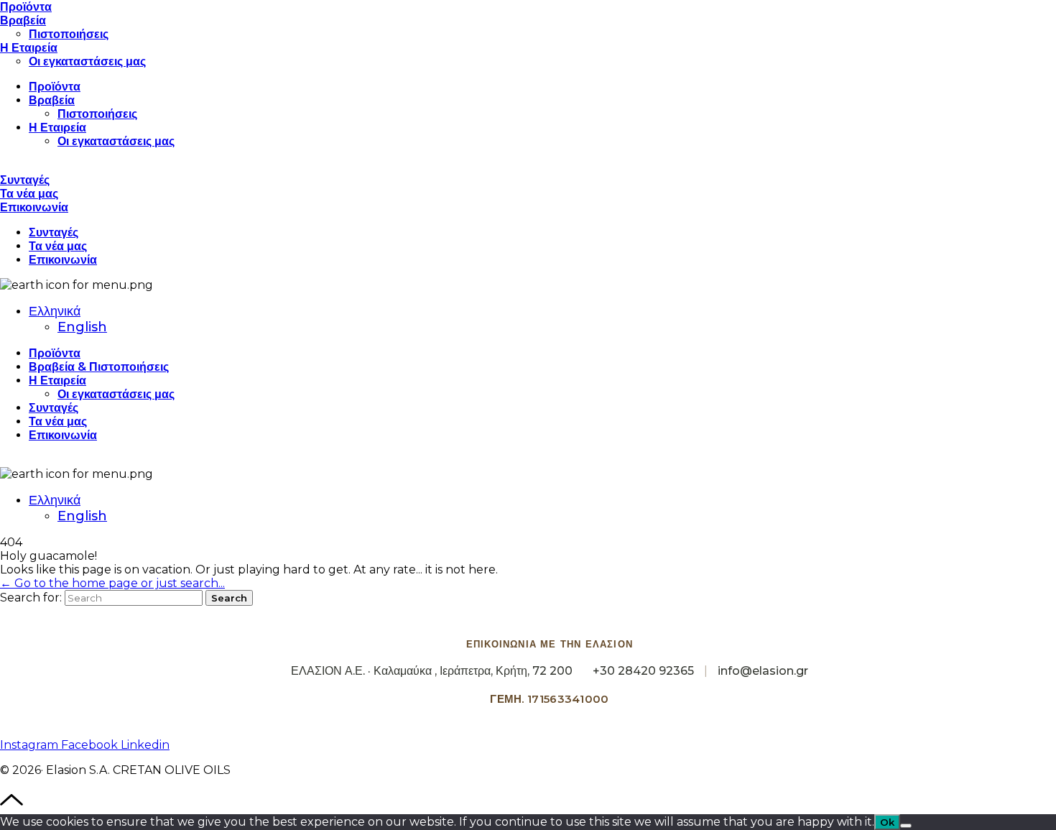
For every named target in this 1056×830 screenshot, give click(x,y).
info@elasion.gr (763, 671)
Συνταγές (25, 180)
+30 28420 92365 (643, 671)
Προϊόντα (26, 7)
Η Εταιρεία (28, 48)
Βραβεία (23, 20)
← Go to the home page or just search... (112, 583)
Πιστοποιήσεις (68, 34)
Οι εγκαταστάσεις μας (87, 61)
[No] (906, 826)
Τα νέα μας (29, 193)
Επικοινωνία (34, 207)
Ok (887, 822)
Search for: (31, 597)
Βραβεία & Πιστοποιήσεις (99, 367)
